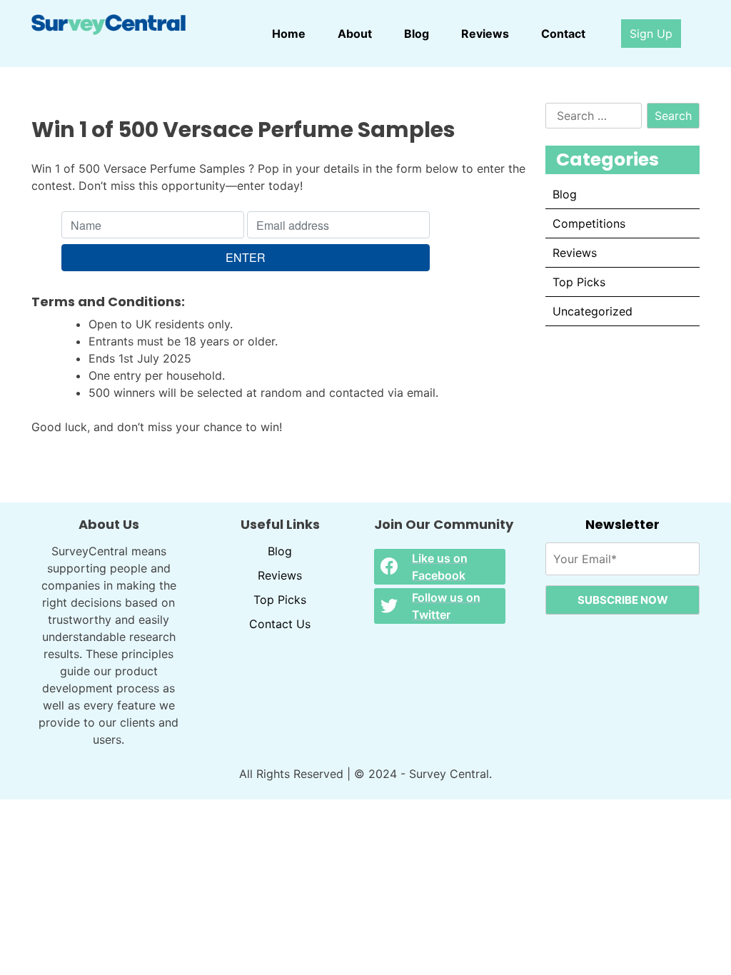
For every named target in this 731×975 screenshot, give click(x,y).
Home (289, 33)
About (355, 33)
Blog (416, 33)
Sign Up (651, 33)
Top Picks (579, 282)
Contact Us (280, 624)
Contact (563, 33)
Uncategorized (592, 311)
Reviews (485, 33)
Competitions (589, 223)
